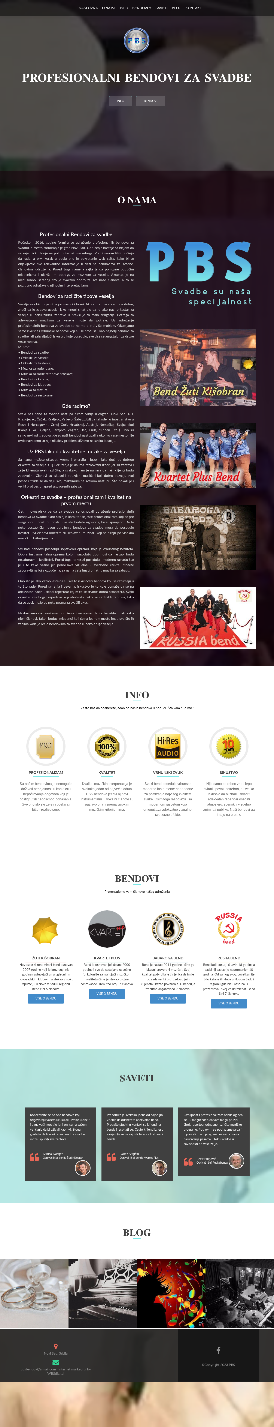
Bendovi (140, 8)
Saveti (161, 8)
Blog (176, 8)
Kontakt (194, 8)
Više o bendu (46, 998)
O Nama (109, 8)
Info (124, 8)
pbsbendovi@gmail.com (38, 1369)
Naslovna (88, 8)
